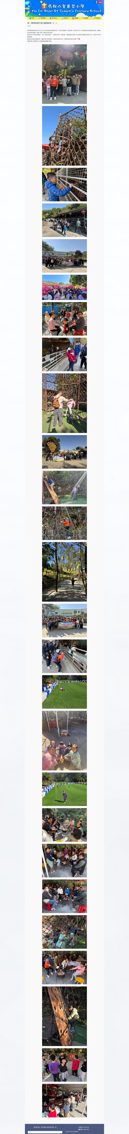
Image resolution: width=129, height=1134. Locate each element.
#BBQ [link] (50, 41)
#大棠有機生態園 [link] (43, 41)
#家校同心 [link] (36, 41)
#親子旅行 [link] (30, 41)
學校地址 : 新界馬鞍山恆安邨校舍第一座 (45, 1127)
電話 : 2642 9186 (84, 1127)
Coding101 (76, 1131)
